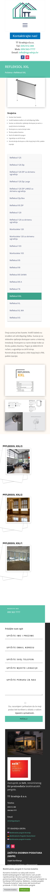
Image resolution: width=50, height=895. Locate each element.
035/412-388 (27, 45)
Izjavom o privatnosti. (24, 713)
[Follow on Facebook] (23, 57)
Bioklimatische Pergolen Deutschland (22, 836)
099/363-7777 (28, 49)
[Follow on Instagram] (27, 57)
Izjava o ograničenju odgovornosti (22, 864)
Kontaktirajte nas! (25, 36)
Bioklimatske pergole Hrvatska (20, 839)
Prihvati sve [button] (24, 890)
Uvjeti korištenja (14, 860)
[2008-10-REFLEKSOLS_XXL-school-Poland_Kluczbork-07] (12, 512)
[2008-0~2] (12, 561)
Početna (8, 72)
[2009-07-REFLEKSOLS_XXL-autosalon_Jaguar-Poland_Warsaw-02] (12, 464)
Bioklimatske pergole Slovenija (20, 833)
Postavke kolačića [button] (10, 890)
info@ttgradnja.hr (28, 52)
